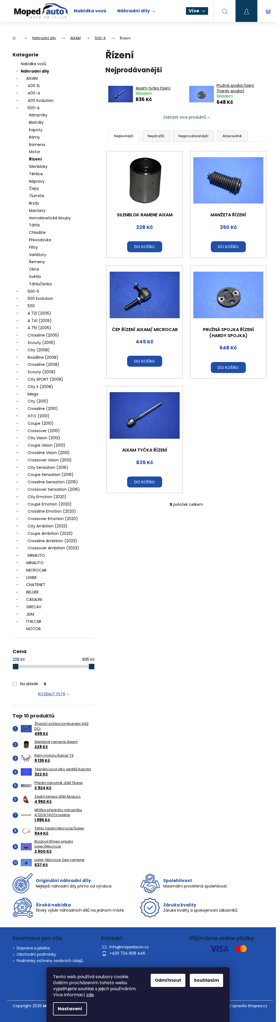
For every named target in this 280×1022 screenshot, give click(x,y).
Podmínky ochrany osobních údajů (50, 960)
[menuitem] (90, 11)
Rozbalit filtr (51, 694)
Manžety (37, 210)
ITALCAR (33, 621)
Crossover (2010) (44, 431)
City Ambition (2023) (48, 526)
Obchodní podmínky (36, 954)
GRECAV (33, 607)
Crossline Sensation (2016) (53, 482)
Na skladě (33, 684)
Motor (34, 151)
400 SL (34, 85)
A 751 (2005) (39, 328)
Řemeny (37, 262)
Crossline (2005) (43, 335)
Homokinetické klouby (50, 218)
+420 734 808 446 (127, 953)
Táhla (34, 225)
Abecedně (232, 136)
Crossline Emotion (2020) (52, 511)
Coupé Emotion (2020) (50, 504)
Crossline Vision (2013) (49, 452)
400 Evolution (41, 100)
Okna (34, 269)
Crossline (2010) (43, 408)
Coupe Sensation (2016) (51, 474)
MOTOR (33, 628)
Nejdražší (156, 136)
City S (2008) (40, 386)
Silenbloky (38, 166)
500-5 (33, 291)
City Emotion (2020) (47, 496)
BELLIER (32, 592)
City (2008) (39, 350)
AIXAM (32, 78)
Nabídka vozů (33, 64)
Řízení (35, 159)
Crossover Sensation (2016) (54, 489)
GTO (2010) (38, 416)
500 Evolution (40, 298)
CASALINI (34, 599)
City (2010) (38, 401)
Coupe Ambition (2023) (50, 533)
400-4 (34, 93)
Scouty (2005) (41, 342)
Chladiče (37, 232)
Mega (33, 394)
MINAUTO (36, 555)
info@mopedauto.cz (129, 947)
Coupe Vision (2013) (46, 445)
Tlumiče (36, 196)
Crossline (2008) (43, 364)
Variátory (37, 254)
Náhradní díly (35, 71)
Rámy (34, 137)
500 (31, 306)
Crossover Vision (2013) (50, 460)
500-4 (34, 108)
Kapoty (35, 130)
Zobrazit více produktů (184, 117)
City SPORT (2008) (45, 379)
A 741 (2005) (40, 320)
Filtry (33, 247)
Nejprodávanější (193, 136)
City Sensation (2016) (48, 467)
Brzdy (34, 203)
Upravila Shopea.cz (249, 1006)
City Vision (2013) (44, 438)
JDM (30, 614)
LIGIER (31, 577)
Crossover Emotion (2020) (53, 518)
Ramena (37, 144)
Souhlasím (206, 980)
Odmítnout (168, 980)
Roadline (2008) (43, 357)
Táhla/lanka (40, 284)
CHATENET (35, 584)
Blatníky (36, 122)
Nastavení (70, 1009)
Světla (35, 276)
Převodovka (40, 240)
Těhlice (36, 174)
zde (90, 995)
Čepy (34, 188)
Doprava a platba (33, 948)
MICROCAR (36, 570)
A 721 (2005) (39, 313)
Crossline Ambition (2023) (52, 541)
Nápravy (37, 181)
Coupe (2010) (41, 423)
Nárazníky (38, 115)
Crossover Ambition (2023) (53, 548)
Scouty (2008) (42, 372)
